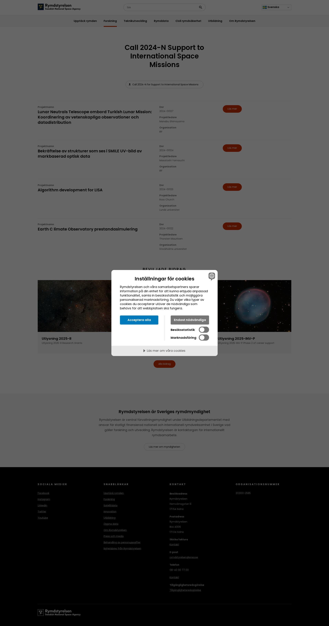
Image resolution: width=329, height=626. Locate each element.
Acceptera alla (139, 320)
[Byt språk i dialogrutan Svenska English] (211, 276)
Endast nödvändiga (190, 320)
